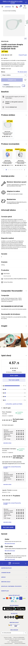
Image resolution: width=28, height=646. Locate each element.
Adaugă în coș (12, 80)
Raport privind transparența (16, 642)
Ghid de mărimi (23, 72)
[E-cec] (20, 599)
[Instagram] (11, 617)
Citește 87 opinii (18, 55)
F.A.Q (8, 642)
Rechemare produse (9, 643)
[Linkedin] (13, 617)
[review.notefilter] (25, 386)
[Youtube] (8, 617)
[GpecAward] (19, 618)
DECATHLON (4, 41)
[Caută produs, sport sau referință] (13, 6)
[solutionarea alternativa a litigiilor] (14, 626)
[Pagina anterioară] (3, 170)
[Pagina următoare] (25, 170)
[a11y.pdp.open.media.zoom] (14, 25)
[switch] (25, 80)
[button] (25, 25)
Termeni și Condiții (7, 637)
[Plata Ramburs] (12, 601)
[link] (14, 375)
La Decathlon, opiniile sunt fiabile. (14, 404)
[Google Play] (19, 609)
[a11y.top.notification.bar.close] (26, 2)
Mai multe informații (10, 543)
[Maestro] (10, 598)
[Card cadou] (17, 598)
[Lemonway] (15, 601)
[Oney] (24, 598)
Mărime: (3, 72)
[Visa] (3, 598)
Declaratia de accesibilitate (19, 643)
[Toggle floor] (26, 115)
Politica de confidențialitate (18, 637)
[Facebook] (5, 617)
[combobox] (14, 75)
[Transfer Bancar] (14, 599)
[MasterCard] (7, 598)
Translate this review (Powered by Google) (12, 467)
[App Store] (8, 609)
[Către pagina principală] (8, 6)
